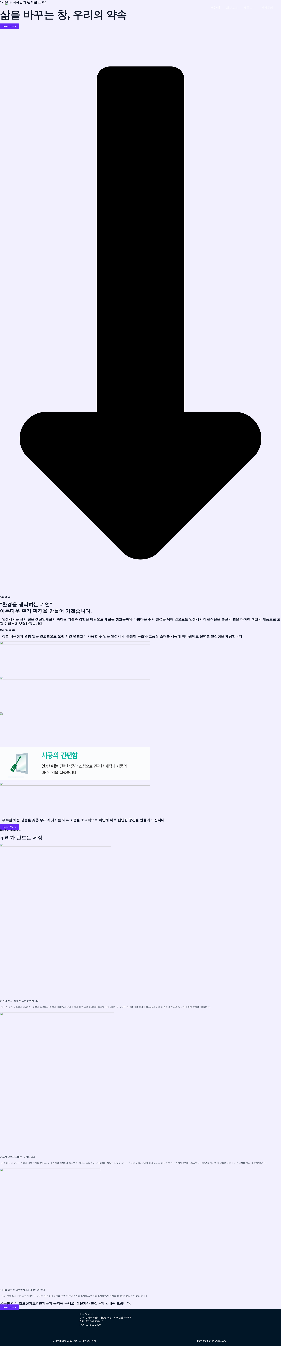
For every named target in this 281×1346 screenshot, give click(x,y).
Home (215, 7)
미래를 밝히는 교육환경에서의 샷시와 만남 (22, 1289)
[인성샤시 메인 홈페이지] (25, 7)
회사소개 (232, 7)
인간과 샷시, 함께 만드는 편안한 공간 (19, 1000)
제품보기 (249, 7)
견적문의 (267, 7)
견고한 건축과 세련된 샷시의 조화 (18, 1156)
